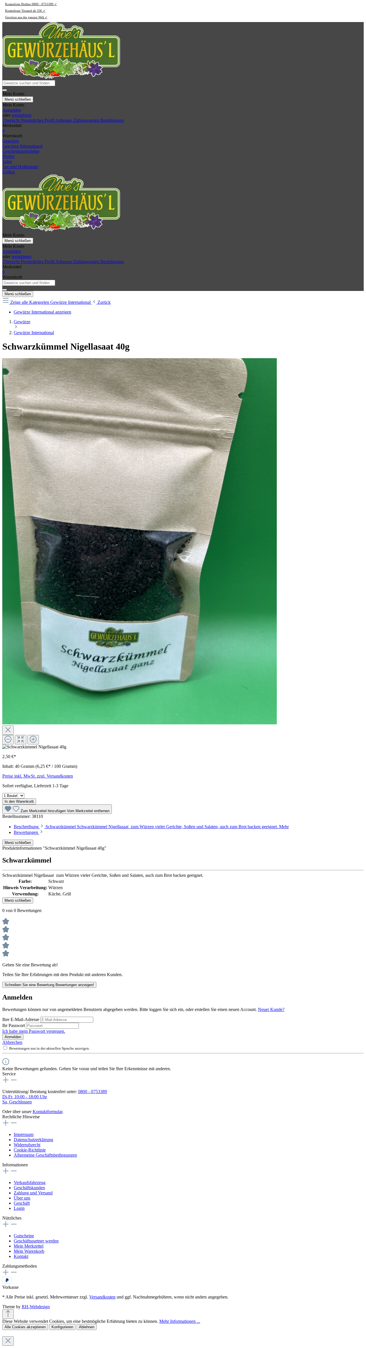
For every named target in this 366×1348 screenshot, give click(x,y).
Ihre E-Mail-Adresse (21, 1019)
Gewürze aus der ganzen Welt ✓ (26, 17)
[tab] (151, 826)
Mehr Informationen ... (179, 1321)
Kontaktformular (47, 1111)
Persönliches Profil (38, 120)
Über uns (22, 1198)
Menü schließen (18, 99)
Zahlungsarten (86, 120)
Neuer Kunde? (271, 1009)
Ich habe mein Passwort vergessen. (33, 1031)
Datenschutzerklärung (33, 1139)
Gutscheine (24, 1235)
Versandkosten (102, 1297)
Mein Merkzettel (28, 1246)
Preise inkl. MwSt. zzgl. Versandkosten (37, 776)
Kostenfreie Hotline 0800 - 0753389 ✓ (31, 4)
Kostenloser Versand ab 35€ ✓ (25, 10)
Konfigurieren (62, 1327)
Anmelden (11, 110)
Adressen (64, 120)
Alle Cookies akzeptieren (25, 1327)
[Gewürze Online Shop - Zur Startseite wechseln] (61, 77)
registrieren (21, 115)
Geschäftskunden (29, 1187)
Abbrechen (12, 1042)
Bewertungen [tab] (26, 832)
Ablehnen (86, 1327)
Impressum (23, 1134)
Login (19, 1208)
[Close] (8, 730)
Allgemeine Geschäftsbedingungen (45, 1155)
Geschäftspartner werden (36, 1240)
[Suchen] (4, 90)
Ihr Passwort (14, 1025)
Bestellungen (112, 120)
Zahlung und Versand (33, 1192)
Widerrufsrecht (27, 1144)
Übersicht (11, 120)
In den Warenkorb (19, 801)
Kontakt (21, 1256)
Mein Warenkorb (29, 1251)
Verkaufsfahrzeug (29, 1182)
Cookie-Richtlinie (30, 1149)
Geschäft (22, 1203)
